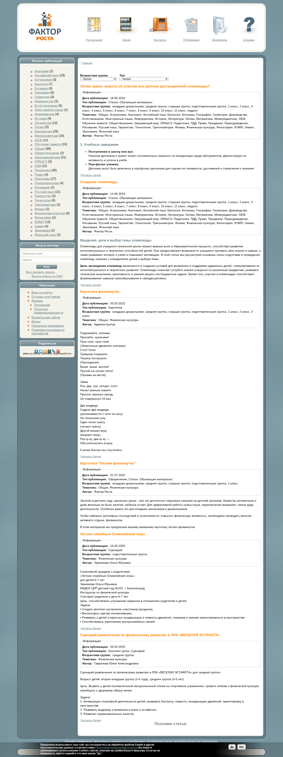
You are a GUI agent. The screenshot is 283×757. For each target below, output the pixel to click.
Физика (40, 209)
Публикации (191, 40)
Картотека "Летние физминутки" (108, 463)
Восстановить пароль (40, 272)
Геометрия (42, 97)
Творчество (43, 196)
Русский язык (44, 192)
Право (39, 174)
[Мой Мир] (49, 350)
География (42, 92)
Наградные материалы (47, 325)
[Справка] (249, 34)
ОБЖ (38, 140)
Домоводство (44, 101)
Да (232, 746)
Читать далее (90, 175)
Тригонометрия (45, 204)
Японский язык (45, 234)
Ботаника (41, 88)
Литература (43, 123)
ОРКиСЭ (41, 161)
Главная (86, 63)
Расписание (94, 40)
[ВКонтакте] (36, 350)
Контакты (160, 40)
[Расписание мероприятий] (94, 34)
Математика (43, 131)
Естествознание (46, 105)
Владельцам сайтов (45, 317)
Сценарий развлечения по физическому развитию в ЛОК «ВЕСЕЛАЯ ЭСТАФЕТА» (150, 635)
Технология (43, 200)
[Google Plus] (58, 350)
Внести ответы (42, 292)
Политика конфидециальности (48, 310)
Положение (42, 305)
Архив (126, 40)
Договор (37, 301)
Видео (35, 321)
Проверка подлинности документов (47, 331)
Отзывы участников (45, 296)
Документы (219, 40)
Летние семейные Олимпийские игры (112, 534)
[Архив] (126, 34)
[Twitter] (41, 350)
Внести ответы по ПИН (47, 276)
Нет (241, 746)
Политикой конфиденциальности (116, 747)
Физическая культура (50, 213)
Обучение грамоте (48, 144)
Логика (39, 127)
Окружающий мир (47, 157)
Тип (122, 75)
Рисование (42, 187)
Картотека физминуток (99, 291)
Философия (43, 217)
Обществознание (47, 153)
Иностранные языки (49, 109)
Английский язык (47, 75)
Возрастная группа (94, 75)
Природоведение (47, 183)
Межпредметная (46, 135)
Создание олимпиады (99, 182)
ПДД (38, 166)
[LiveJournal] (54, 350)
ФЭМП (39, 222)
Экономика (42, 230)
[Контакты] (160, 34)
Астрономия (43, 79)
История (41, 118)
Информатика (44, 114)
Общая (40, 148)
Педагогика (43, 170)
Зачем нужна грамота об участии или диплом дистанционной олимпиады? (145, 86)
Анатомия (41, 71)
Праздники (42, 178)
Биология (41, 84)
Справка (248, 40)
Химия (39, 226)
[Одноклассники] (45, 350)
